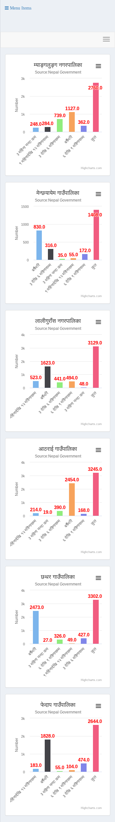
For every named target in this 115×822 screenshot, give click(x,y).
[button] (18, 8)
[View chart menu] (98, 66)
